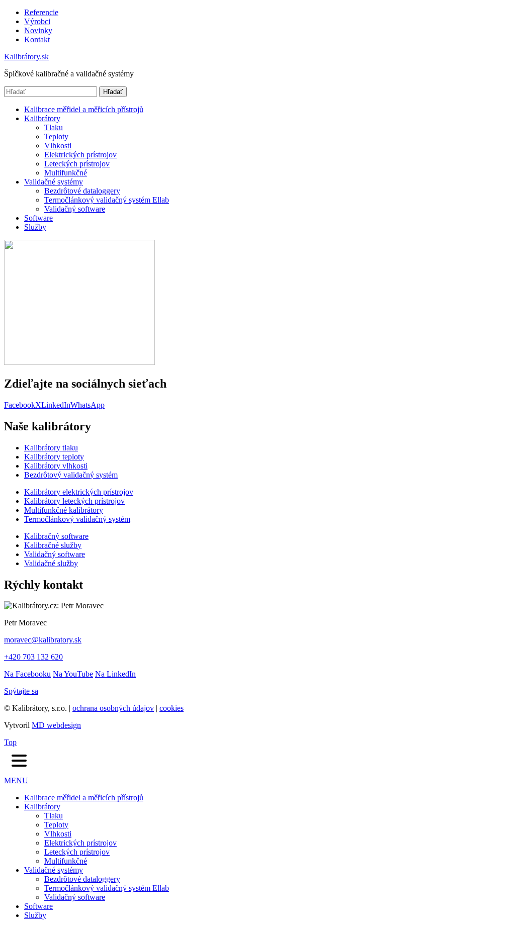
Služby (35, 227)
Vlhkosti (57, 145)
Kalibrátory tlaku (51, 447)
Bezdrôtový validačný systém (71, 475)
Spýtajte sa (21, 691)
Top (10, 742)
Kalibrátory (42, 118)
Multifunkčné (65, 172)
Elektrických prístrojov (80, 154)
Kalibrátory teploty (54, 456)
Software (38, 218)
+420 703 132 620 (33, 657)
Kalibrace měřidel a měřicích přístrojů (83, 109)
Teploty (56, 136)
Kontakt (37, 39)
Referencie (41, 12)
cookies (171, 708)
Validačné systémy (53, 181)
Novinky (38, 30)
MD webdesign (56, 725)
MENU (16, 780)
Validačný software (74, 209)
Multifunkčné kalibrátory (63, 510)
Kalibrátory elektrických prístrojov (78, 492)
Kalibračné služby (52, 545)
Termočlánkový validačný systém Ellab (106, 200)
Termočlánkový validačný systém (77, 519)
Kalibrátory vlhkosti (56, 465)
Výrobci (37, 21)
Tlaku (53, 127)
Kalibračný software (56, 536)
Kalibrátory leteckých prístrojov (74, 501)
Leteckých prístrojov (77, 163)
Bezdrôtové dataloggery (82, 191)
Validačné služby (51, 563)
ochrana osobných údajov (113, 708)
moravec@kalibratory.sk (42, 639)
